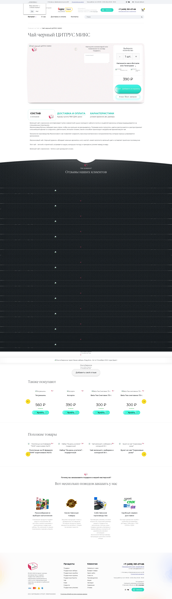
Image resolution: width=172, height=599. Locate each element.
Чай (37, 28)
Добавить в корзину (131, 89)
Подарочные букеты (70, 578)
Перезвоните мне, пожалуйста (127, 11)
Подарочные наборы (70, 570)
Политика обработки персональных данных (74, 594)
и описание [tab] (35, 115)
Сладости (67, 585)
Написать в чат (123, 70)
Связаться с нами (92, 568)
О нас (43, 17)
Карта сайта (91, 573)
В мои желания (128, 97)
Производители (92, 578)
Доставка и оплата (58, 17)
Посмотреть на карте (78, 2)
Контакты (74, 17)
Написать (108, 10)
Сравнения (90, 585)
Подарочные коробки (71, 573)
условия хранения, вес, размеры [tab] (102, 115)
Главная (31, 28)
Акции (89, 580)
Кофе (65, 583)
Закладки (90, 583)
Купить (40, 413)
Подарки (66, 568)
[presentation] (28, 401)
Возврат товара (92, 570)
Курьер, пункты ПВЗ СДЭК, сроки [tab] (71, 115)
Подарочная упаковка (71, 587)
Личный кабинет (139, 2)
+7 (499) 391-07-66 (127, 9)
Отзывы (89, 587)
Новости (90, 575)
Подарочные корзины (71, 575)
